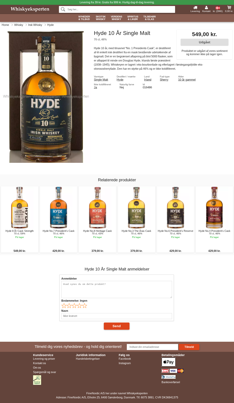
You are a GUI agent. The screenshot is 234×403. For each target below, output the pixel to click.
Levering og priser (44, 358)
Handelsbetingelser (88, 358)
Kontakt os (39, 363)
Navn (64, 310)
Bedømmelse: (74, 300)
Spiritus (132, 18)
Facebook (125, 358)
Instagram (125, 363)
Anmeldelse (69, 278)
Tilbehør (149, 18)
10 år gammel (187, 79)
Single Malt (101, 79)
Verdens (116, 18)
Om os (37, 367)
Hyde (120, 79)
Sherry (164, 79)
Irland (147, 79)
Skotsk (101, 18)
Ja (95, 87)
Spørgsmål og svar (44, 372)
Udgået (204, 42)
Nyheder (84, 18)
